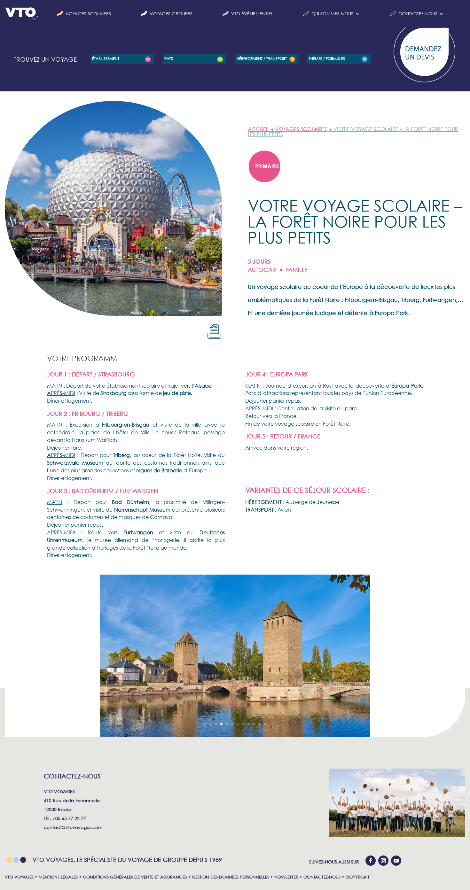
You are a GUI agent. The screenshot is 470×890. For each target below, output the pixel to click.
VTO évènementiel (252, 14)
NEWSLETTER (286, 877)
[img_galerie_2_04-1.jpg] (235, 735)
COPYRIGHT (358, 877)
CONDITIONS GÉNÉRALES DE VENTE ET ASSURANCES (135, 877)
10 (254, 724)
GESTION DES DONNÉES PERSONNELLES (230, 877)
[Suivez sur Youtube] (396, 860)
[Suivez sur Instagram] (383, 860)
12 (265, 724)
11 (259, 724)
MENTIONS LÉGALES (58, 877)
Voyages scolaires (88, 14)
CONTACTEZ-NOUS (322, 877)
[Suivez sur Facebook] (370, 860)
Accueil (259, 129)
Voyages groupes (171, 14)
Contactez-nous (417, 14)
